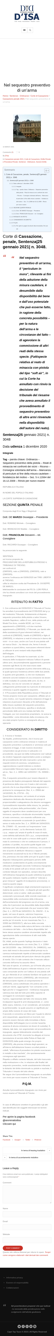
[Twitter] (19, 1326)
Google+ (18, 1140)
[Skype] (35, 1326)
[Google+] (27, 1326)
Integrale (18, 186)
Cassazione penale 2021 (14, 99)
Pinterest (37, 1140)
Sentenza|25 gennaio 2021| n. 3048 (21, 180)
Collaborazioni (12, 1288)
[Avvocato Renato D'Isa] (27, 13)
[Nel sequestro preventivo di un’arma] (27, 128)
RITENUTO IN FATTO (20, 216)
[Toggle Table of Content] (45, 170)
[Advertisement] (27, 59)
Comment (7, 1182)
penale (9, 241)
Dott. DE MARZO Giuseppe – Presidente (28, 210)
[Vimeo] (31, 1326)
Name (5, 1208)
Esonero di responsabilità (17, 1283)
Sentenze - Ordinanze (19, 96)
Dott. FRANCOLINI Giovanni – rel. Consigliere (29, 213)
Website (6, 1234)
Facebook (6, 1140)
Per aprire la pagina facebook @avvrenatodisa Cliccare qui (32, 227)
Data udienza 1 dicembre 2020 (23, 183)
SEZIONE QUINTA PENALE (22, 207)
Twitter (27, 1140)
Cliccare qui (9, 1124)
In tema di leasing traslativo (33, 1150)
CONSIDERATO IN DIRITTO (22, 219)
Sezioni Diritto (41, 162)
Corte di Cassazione (39, 96)
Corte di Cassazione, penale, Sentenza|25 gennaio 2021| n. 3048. (26, 175)
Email (5, 1221)
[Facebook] (23, 1326)
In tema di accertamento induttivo (23, 1157)
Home (5, 96)
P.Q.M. (15, 223)
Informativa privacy (14, 1277)
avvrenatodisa (13, 1120)
